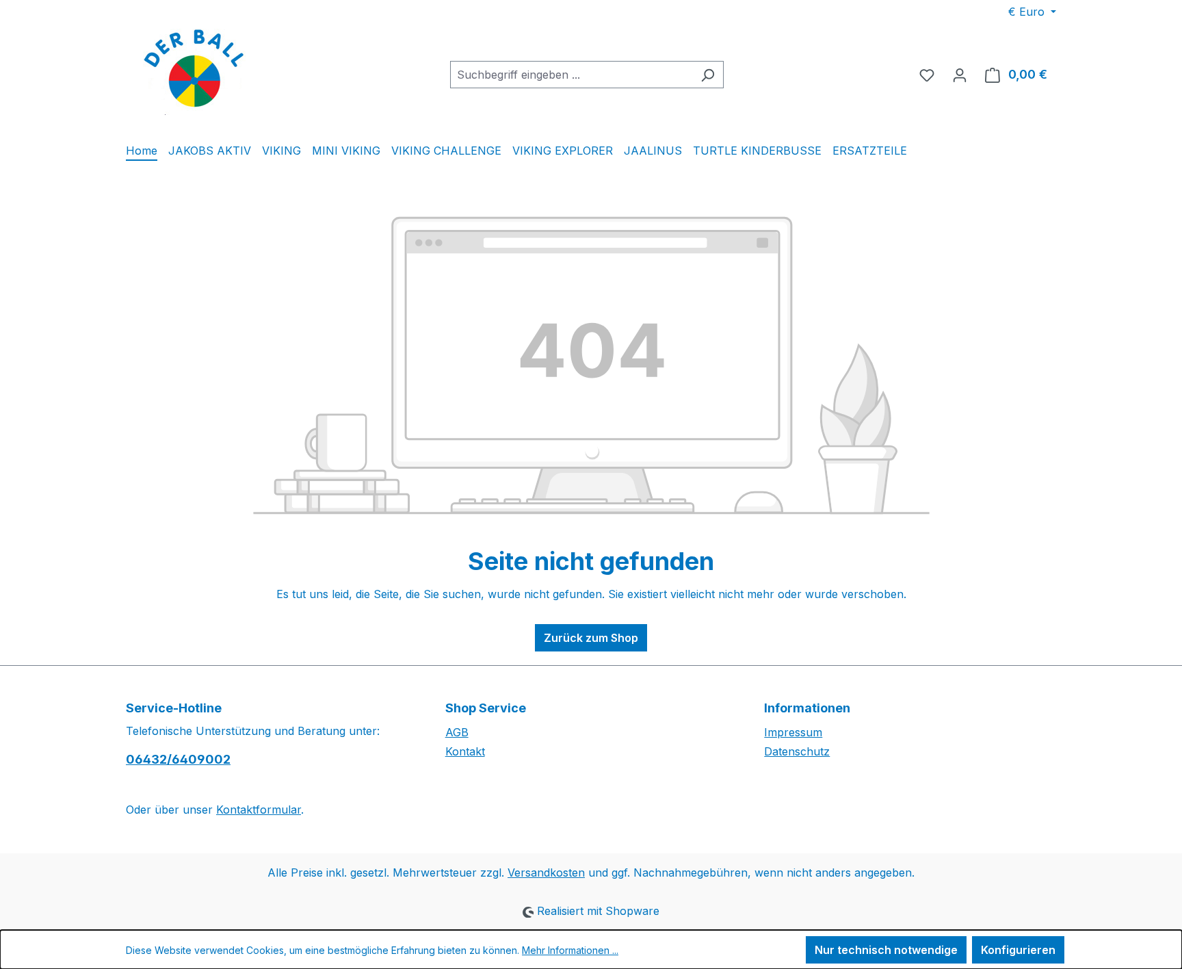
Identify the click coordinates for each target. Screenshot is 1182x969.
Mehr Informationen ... (570, 950)
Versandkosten (546, 872)
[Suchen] (708, 74)
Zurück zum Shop (591, 638)
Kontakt (465, 751)
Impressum (793, 732)
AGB (457, 732)
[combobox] (571, 74)
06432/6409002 (178, 759)
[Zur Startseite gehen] (194, 72)
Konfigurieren (1018, 950)
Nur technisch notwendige (886, 950)
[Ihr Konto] (959, 74)
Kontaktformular (258, 809)
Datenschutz (797, 751)
